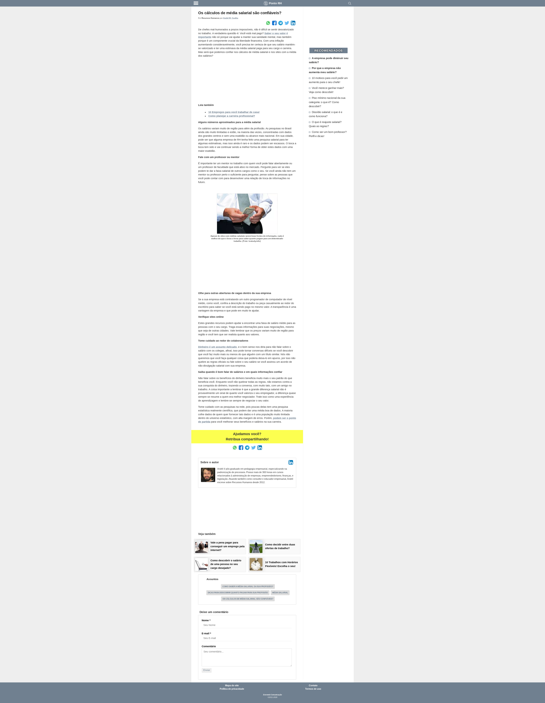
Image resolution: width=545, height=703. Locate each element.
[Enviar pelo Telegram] (280, 23)
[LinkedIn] (291, 462)
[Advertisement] (247, 80)
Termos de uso (313, 689)
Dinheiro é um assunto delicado (217, 347)
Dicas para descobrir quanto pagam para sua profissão (238, 592)
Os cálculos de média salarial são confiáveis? (248, 599)
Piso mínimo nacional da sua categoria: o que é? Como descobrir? (327, 102)
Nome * (206, 620)
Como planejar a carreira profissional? (231, 116)
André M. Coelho (230, 18)
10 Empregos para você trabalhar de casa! (234, 112)
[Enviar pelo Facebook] (274, 23)
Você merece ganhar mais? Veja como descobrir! (326, 90)
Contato (313, 685)
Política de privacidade (232, 689)
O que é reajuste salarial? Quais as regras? (325, 124)
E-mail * (206, 633)
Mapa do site (232, 685)
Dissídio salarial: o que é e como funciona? (325, 114)
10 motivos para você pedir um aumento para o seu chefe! (328, 80)
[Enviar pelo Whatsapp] (268, 23)
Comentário (209, 646)
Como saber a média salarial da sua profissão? (247, 586)
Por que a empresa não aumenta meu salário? (325, 70)
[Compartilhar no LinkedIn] (293, 23)
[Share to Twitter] (287, 23)
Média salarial (280, 592)
